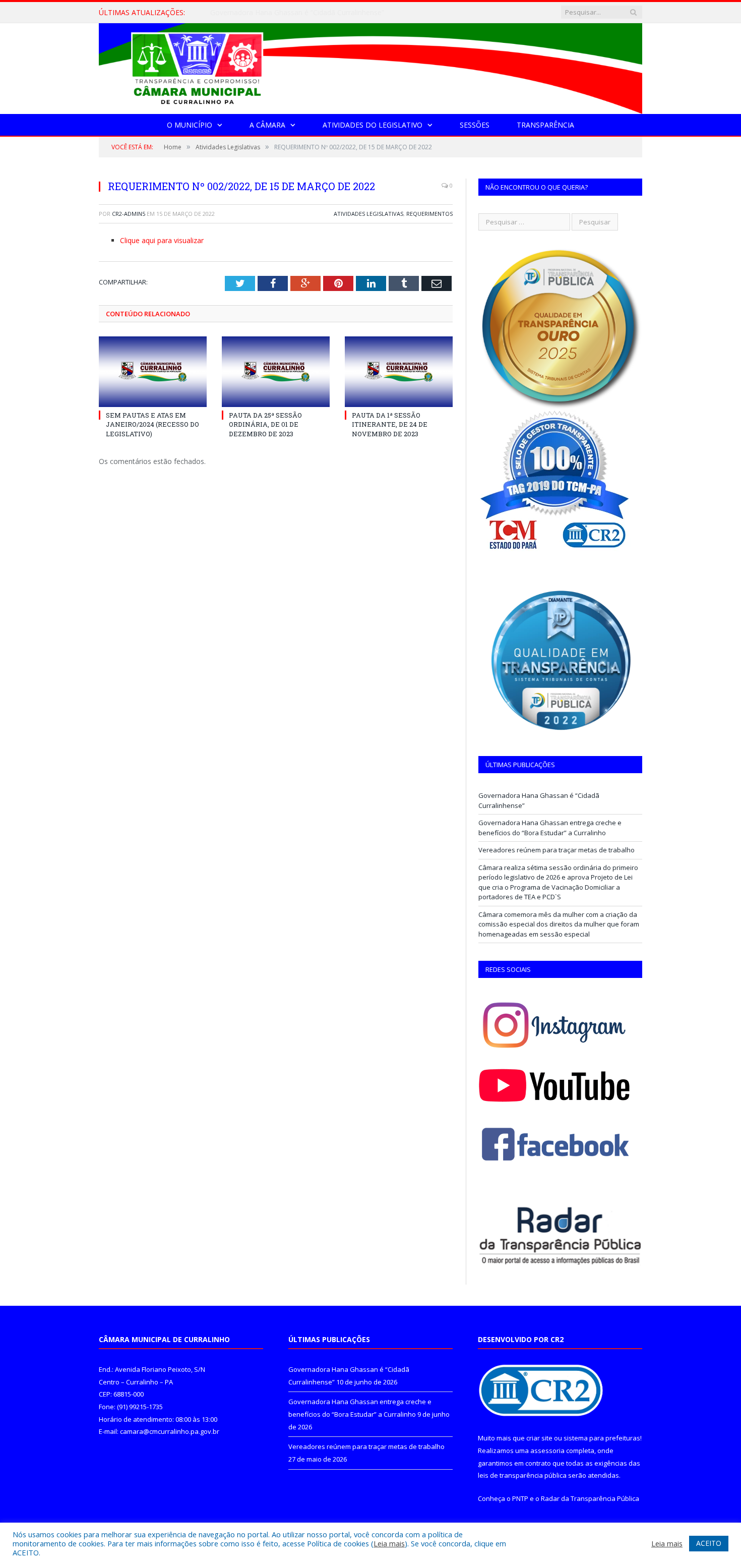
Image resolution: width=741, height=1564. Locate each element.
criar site (539, 1437)
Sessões (474, 125)
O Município (189, 125)
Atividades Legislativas (368, 213)
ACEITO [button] (708, 1543)
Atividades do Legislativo (372, 125)
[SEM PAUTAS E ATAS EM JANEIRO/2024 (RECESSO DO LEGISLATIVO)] (153, 371)
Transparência (545, 125)
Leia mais (389, 1543)
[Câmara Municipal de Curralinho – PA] (370, 66)
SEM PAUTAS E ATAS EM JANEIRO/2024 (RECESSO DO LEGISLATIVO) (152, 424)
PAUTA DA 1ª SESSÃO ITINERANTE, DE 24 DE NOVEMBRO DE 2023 (389, 424)
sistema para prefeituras (602, 1437)
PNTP (520, 1498)
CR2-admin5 (128, 213)
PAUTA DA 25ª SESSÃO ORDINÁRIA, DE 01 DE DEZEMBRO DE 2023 (265, 424)
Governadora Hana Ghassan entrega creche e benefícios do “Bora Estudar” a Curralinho (326, 12)
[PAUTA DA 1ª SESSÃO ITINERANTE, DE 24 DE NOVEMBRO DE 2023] (399, 371)
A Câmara (267, 125)
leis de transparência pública (522, 1475)
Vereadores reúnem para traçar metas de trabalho (556, 849)
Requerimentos (429, 213)
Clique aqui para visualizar (162, 240)
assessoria (547, 1450)
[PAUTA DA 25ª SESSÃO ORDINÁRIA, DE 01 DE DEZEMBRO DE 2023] (276, 371)
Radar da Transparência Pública (590, 1498)
